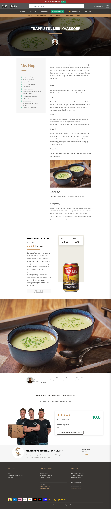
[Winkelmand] (107, 6)
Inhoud (74, 238)
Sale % (88, 11)
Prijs (62, 238)
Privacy (55, 505)
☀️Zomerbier (74, 11)
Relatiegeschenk (76, 478)
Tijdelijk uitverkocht (39, 291)
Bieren (33, 11)
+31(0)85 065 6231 (44, 489)
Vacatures (11, 478)
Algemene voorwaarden (43, 505)
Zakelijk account (76, 482)
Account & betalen (45, 478)
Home (22, 11)
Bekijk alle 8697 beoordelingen (70, 432)
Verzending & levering (46, 475)
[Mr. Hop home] (10, 6)
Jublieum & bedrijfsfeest (78, 480)
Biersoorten (41, 15)
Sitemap (72, 505)
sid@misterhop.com (76, 489)
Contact (42, 480)
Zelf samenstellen (57, 11)
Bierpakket (45, 11)
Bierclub (80, 15)
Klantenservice (44, 473)
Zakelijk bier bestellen (77, 473)
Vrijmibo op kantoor (77, 475)
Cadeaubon (69, 15)
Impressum (11, 480)
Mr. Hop (10, 473)
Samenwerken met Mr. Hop (15, 475)
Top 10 (30, 15)
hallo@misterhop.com (45, 486)
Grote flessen (55, 15)
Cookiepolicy (63, 505)
